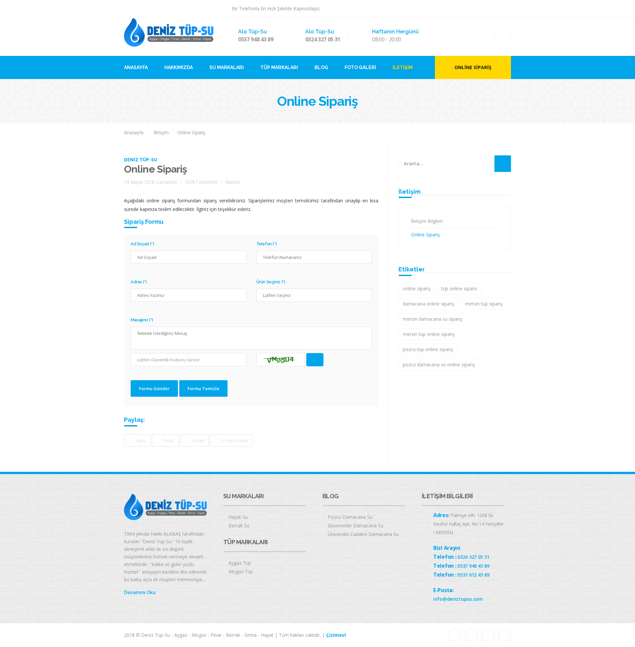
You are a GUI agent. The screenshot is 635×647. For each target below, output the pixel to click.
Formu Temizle (203, 388)
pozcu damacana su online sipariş (439, 364)
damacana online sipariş (428, 304)
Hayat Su (238, 517)
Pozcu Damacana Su (350, 517)
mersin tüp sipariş (484, 304)
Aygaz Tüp (240, 563)
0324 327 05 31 (323, 39)
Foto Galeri (360, 67)
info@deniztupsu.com (458, 599)
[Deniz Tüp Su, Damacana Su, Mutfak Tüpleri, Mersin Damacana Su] (168, 32)
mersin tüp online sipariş (429, 334)
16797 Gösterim (201, 182)
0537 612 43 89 (473, 575)
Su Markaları (226, 67)
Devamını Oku (140, 592)
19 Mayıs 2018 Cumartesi (150, 182)
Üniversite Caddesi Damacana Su (363, 534)
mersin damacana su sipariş (432, 319)
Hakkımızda (178, 67)
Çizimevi (336, 635)
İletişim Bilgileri (427, 221)
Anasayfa (136, 67)
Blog (321, 67)
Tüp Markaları (279, 67)
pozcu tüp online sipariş (428, 349)
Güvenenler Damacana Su (355, 525)
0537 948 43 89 (256, 39)
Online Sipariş (472, 67)
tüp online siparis (459, 288)
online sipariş (417, 288)
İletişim (403, 67)
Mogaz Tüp (241, 571)
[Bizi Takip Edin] (474, 8)
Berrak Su (239, 525)
